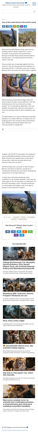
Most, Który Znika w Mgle (13, 321)
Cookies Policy (15, 430)
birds (23, 217)
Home (3, 19)
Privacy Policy (6, 430)
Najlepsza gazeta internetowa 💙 (16, 3)
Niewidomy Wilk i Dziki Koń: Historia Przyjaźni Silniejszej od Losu (18, 294)
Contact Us (24, 430)
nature (14, 219)
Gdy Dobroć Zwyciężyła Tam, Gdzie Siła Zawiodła (18, 374)
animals (17, 217)
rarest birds (23, 219)
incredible (31, 217)
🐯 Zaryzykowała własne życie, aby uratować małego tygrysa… (18, 347)
